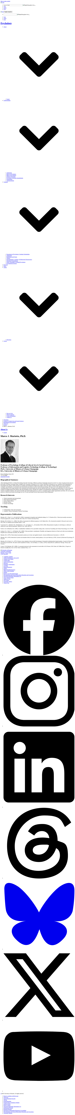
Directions (8, 339)
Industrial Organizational (12, 260)
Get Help (6, 565)
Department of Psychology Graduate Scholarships (18, 254)
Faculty (5, 425)
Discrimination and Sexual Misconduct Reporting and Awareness (19, 575)
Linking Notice (7, 1104)
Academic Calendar (8, 556)
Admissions (9, 172)
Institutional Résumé (8, 1107)
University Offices (8, 581)
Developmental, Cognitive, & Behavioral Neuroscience (19, 259)
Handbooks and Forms (11, 257)
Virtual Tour (6, 583)
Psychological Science (11, 263)
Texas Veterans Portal (8, 577)
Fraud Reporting (7, 1101)
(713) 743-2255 (4, 554)
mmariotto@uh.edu (5, 476)
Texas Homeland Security (9, 1098)
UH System (6, 580)
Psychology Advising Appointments (14, 178)
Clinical (8, 258)
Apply (5, 7)
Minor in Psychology (11, 175)
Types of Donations (11, 416)
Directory (6, 563)
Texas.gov (6, 1097)
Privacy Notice (7, 1105)
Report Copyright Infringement (11, 573)
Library (5, 568)
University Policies (8, 1113)
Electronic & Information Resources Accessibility (15, 1110)
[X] (39, 1020)
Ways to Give (9, 413)
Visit (5, 6)
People (8, 99)
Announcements (10, 180)
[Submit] (35, 5)
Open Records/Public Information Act (12, 576)
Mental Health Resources (9, 569)
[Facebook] (39, 655)
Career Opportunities (8, 561)
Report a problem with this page (11, 1096)
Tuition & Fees (7, 579)
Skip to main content (5, 1)
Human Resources (8, 567)
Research (6, 264)
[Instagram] (39, 726)
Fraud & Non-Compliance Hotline (11, 1102)
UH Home (6, 419)
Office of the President (9, 571)
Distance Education (10, 176)
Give (5, 9)
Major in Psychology (11, 174)
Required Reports (8, 1109)
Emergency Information (9, 564)
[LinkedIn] (39, 807)
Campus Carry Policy (8, 559)
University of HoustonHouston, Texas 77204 (6, 552)
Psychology (6, 23)
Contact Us (9, 417)
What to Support (10, 414)
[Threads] (39, 878)
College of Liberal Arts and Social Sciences (14, 421)
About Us (6, 423)
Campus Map (7, 560)
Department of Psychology (10, 422)
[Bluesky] (39, 949)
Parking (5, 572)
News (5, 266)
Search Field (6, 5)
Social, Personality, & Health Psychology (15, 262)
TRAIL (5, 1100)
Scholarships (9, 179)
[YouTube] (39, 1091)
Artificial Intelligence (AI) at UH (11, 558)
